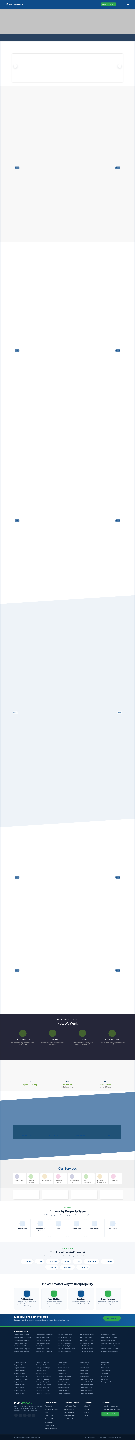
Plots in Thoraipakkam (64, 1393)
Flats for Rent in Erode (64, 1351)
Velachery (28, 1261)
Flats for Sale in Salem (20, 1346)
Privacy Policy (101, 1437)
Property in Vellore (19, 1390)
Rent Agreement (106, 1382)
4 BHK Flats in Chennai (86, 1351)
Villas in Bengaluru (85, 1376)
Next (117, 168)
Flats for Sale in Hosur (42, 1346)
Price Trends (105, 1368)
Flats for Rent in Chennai (43, 1348)
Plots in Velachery (63, 1362)
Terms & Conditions (89, 1437)
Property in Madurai (20, 1368)
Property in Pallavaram (42, 1387)
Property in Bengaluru (20, 1376)
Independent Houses (51, 1409)
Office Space (49, 1422)
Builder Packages (69, 1416)
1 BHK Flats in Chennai (86, 1343)
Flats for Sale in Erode (42, 1337)
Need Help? (108, 1135)
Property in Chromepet (42, 1390)
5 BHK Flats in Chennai (108, 1334)
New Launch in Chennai (108, 1340)
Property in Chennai (20, 1362)
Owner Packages (69, 1409)
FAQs (86, 1416)
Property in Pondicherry (21, 1382)
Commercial (49, 1419)
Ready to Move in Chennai (109, 1337)
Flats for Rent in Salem (64, 1340)
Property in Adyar (41, 1370)
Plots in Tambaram (63, 1379)
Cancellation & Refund (114, 1437)
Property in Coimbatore (21, 1365)
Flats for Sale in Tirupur (43, 1340)
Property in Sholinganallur (43, 1376)
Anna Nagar (54, 1261)
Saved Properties (69, 1419)
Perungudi (52, 1267)
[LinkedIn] (20, 1415)
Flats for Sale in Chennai (21, 1334)
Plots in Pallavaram (63, 1387)
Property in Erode (19, 1384)
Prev (16, 168)
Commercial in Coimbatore (87, 1382)
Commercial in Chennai (86, 1379)
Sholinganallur (92, 1261)
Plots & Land (49, 1416)
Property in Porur (41, 1373)
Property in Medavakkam (43, 1384)
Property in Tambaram (42, 1379)
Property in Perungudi (42, 1382)
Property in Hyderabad (21, 1379)
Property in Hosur (19, 1393)
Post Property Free (70, 1406)
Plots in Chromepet (63, 1390)
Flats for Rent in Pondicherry (66, 1348)
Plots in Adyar (62, 1370)
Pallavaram (84, 1267)
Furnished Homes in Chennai (109, 1351)
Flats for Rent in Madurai (65, 1334)
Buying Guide (105, 1379)
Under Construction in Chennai (110, 1343)
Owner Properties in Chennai (109, 1346)
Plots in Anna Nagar (63, 1368)
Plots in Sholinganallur (64, 1376)
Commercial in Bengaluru (87, 1393)
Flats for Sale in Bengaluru (22, 1348)
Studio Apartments (51, 1428)
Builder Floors (49, 1425)
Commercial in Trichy (86, 1387)
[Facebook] (16, 1415)
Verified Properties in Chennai (110, 1348)
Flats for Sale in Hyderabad (22, 1351)
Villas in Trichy (84, 1370)
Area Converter (105, 1370)
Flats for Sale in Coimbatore (22, 1337)
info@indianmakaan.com (111, 1406)
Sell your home (53, 1135)
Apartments (48, 1406)
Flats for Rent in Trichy (64, 1337)
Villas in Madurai (84, 1368)
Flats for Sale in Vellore (43, 1343)
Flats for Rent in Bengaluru (65, 1343)
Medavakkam (68, 1267)
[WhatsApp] (29, 1415)
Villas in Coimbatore (85, 1365)
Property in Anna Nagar (43, 1368)
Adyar (67, 1261)
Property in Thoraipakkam (43, 1393)
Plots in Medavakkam (64, 1384)
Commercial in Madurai (86, 1384)
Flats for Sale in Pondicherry (44, 1334)
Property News (105, 1376)
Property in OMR (41, 1365)
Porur (78, 1261)
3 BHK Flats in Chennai (86, 1348)
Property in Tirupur (19, 1387)
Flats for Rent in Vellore (86, 1337)
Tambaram (108, 1261)
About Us (87, 1406)
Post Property (108, 4)
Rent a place (80, 1135)
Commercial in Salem (86, 1390)
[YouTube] (25, 1415)
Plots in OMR (61, 1365)
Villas (46, 1412)
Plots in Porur (62, 1373)
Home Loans (105, 1362)
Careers (87, 1409)
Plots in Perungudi (63, 1382)
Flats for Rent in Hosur (86, 1340)
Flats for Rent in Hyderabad (66, 1346)
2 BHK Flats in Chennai (86, 1346)
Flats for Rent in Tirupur (86, 1334)
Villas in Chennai (84, 1362)
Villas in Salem (84, 1373)
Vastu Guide (104, 1373)
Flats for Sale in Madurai (21, 1340)
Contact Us (88, 1412)
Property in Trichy (19, 1370)
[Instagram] (33, 1415)
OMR (40, 1261)
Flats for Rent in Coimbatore (44, 1351)
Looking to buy (27, 1135)
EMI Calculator (105, 1365)
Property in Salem (19, 1373)
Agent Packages (69, 1412)
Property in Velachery (42, 1362)
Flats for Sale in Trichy (20, 1343)
